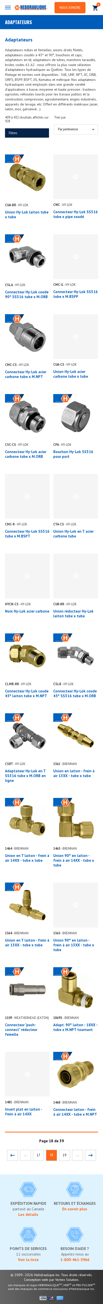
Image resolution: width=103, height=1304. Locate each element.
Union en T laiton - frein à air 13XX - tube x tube (27, 942)
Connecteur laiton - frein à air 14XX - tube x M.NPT (75, 1112)
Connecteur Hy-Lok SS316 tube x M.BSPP (75, 294)
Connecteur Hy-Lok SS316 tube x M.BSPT (27, 533)
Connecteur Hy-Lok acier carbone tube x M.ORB (25, 454)
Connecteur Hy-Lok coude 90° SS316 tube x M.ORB (26, 294)
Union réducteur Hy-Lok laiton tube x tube (73, 613)
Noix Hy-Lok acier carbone (27, 611)
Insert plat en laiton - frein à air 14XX (23, 1111)
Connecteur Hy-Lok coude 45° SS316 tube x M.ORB (75, 693)
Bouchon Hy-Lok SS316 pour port (73, 454)
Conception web (36, 1279)
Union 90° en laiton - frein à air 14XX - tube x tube (73, 860)
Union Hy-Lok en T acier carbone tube (73, 533)
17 (38, 1155)
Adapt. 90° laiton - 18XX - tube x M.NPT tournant (75, 1027)
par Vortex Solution (63, 1279)
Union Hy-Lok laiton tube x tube (26, 214)
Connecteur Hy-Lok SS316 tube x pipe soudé (75, 214)
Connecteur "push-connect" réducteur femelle (21, 1029)
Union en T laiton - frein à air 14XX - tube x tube (27, 858)
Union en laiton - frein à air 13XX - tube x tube (73, 773)
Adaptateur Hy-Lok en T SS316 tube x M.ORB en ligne (25, 776)
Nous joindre (70, 8)
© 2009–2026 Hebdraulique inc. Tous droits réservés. (51, 1275)
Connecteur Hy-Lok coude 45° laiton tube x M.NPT (26, 693)
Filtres (13, 133)
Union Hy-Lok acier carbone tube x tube (70, 374)
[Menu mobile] (8, 8)
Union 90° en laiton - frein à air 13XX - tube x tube (73, 945)
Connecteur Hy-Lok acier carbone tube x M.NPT (25, 374)
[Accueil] (30, 8)
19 (64, 1155)
